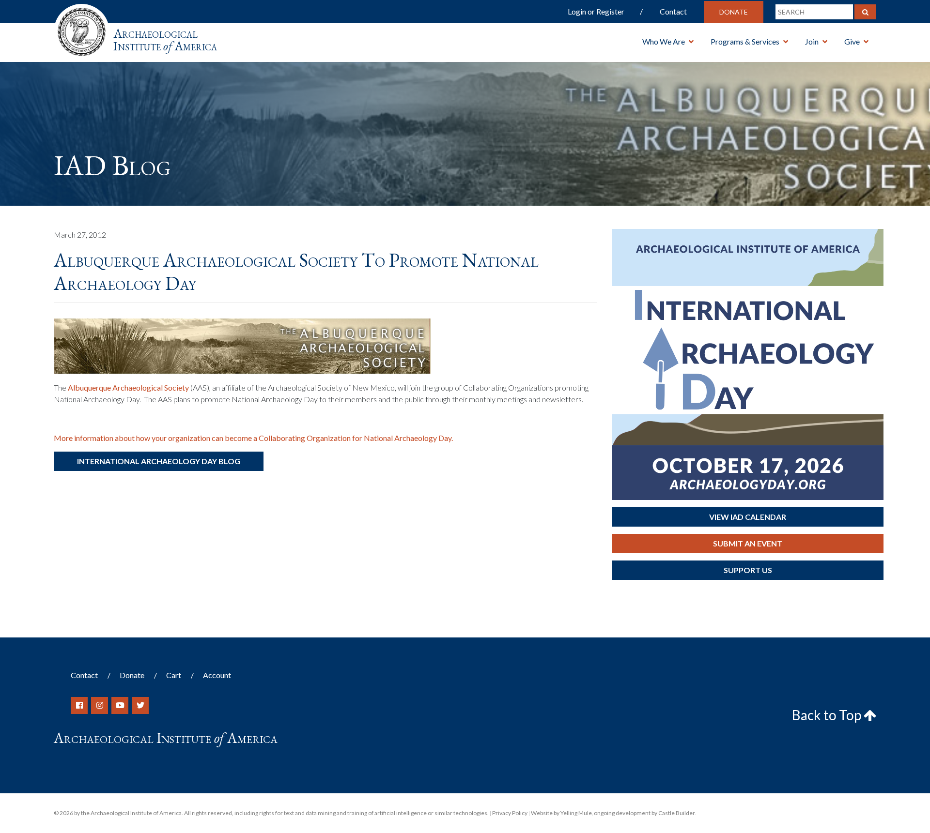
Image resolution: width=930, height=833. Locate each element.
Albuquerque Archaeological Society (128, 387)
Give (852, 41)
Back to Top (828, 715)
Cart (173, 675)
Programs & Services (745, 41)
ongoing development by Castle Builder (644, 813)
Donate (733, 12)
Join (812, 41)
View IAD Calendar (747, 516)
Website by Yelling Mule (561, 813)
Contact (673, 11)
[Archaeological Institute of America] (81, 28)
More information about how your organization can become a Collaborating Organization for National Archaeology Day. (253, 437)
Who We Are (663, 41)
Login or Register (596, 11)
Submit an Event (747, 543)
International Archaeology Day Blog (158, 461)
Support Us (748, 570)
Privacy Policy (509, 813)
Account (217, 675)
